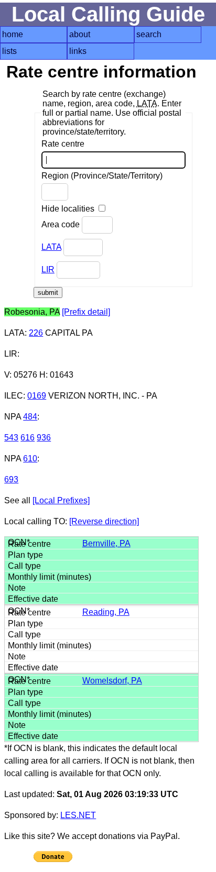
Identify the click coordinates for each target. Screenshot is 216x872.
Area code (61, 224)
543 (11, 437)
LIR (48, 269)
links (78, 51)
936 (44, 437)
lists (9, 51)
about (79, 34)
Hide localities (68, 208)
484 (30, 416)
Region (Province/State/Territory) (102, 175)
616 (27, 437)
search (148, 34)
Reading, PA (105, 612)
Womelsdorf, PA (112, 680)
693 (11, 479)
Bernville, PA (106, 543)
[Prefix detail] (86, 311)
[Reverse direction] (104, 521)
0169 (36, 395)
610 (30, 458)
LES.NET (78, 815)
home (12, 34)
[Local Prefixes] (61, 500)
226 (36, 332)
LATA (51, 246)
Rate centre (62, 143)
